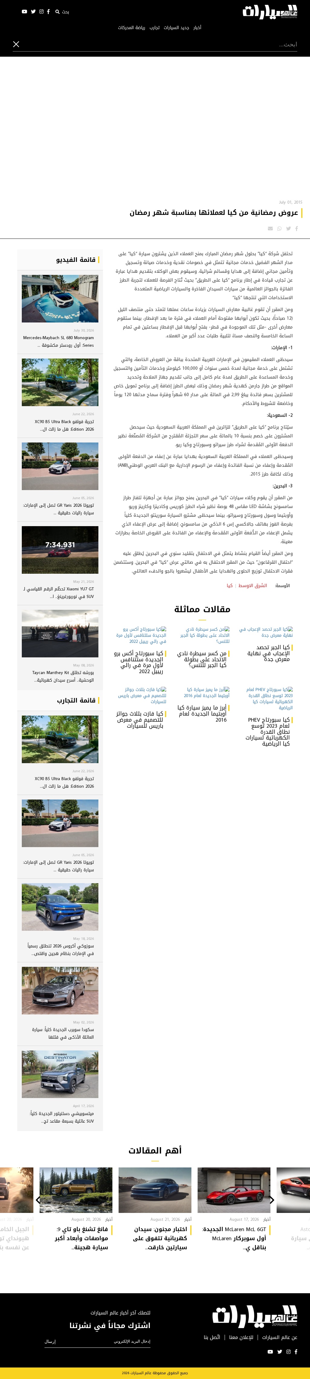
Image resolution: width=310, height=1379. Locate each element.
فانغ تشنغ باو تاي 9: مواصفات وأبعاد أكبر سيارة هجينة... (81, 1238)
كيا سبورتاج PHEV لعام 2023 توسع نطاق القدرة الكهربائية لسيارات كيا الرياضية (268, 732)
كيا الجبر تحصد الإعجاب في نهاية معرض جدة (268, 653)
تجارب (155, 28)
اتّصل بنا (212, 1337)
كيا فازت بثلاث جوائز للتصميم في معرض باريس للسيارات (139, 720)
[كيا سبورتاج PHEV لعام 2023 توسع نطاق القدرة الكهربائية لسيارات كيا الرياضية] (266, 699)
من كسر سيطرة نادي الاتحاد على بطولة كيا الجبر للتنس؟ (201, 659)
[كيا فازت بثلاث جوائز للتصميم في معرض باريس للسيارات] (139, 696)
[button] (272, 1201)
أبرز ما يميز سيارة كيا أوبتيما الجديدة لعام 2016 (201, 714)
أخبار (197, 28)
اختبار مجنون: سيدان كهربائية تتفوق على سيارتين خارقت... (160, 1238)
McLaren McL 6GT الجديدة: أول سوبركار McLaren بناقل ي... (234, 1238)
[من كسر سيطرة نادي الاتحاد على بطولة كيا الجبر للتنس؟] (202, 635)
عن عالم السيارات (279, 1337)
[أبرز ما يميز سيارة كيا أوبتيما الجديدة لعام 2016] (202, 693)
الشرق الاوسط (253, 585)
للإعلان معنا (241, 1337)
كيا (230, 585)
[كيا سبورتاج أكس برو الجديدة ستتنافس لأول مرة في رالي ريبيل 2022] (139, 635)
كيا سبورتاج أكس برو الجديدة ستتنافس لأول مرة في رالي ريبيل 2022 (138, 662)
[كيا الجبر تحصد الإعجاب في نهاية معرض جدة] (266, 632)
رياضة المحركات (131, 28)
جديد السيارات (176, 28)
